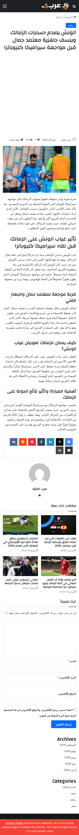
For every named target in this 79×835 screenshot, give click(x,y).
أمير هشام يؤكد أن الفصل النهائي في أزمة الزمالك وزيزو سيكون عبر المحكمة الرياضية (59, 583)
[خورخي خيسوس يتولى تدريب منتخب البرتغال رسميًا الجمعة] (20, 566)
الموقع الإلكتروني (67, 693)
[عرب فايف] (55, 6)
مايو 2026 (70, 763)
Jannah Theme (14, 823)
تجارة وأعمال (69, 786)
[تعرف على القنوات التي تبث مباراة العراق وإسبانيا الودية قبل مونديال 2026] (58, 525)
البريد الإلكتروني (67, 677)
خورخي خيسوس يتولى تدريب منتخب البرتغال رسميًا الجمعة (21, 581)
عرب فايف (66, 139)
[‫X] (59, 442)
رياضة (59, 17)
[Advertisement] (39, 94)
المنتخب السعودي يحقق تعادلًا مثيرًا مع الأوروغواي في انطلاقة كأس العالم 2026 (20, 542)
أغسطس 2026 (67, 744)
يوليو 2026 (70, 751)
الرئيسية (69, 17)
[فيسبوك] (69, 442)
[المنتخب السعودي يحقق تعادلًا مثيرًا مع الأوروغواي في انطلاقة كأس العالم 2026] (20, 525)
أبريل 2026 (70, 769)
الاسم (72, 661)
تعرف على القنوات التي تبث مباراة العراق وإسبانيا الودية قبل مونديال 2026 (60, 542)
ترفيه (73, 793)
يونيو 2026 (70, 757)
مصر (73, 805)
